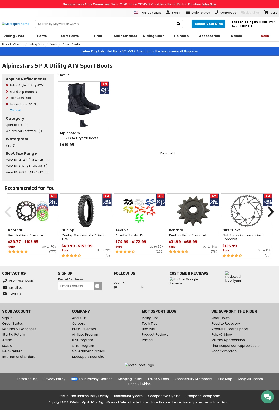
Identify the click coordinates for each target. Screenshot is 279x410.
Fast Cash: (20, 98)
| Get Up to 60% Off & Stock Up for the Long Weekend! (139, 51)
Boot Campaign (224, 351)
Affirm (7, 340)
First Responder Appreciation (235, 345)
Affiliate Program (85, 334)
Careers (78, 323)
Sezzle (7, 345)
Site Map (225, 379)
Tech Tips (149, 323)
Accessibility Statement (193, 379)
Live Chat (252, 13)
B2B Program (82, 340)
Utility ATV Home (12, 44)
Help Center (12, 351)
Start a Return (13, 334)
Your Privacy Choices (95, 379)
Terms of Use (27, 379)
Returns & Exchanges (19, 329)
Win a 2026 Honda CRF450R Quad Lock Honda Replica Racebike (139, 4)
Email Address (70, 279)
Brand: (23, 92)
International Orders (18, 356)
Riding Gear (36, 44)
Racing (147, 340)
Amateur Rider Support (230, 329)
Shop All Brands (250, 379)
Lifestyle (148, 329)
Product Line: (23, 104)
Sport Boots (71, 44)
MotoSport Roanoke (88, 356)
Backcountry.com (128, 395)
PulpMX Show (222, 334)
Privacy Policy (54, 379)
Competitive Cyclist (164, 395)
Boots (53, 44)
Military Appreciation (228, 340)
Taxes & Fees (158, 379)
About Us (79, 318)
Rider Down (220, 318)
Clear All (15, 110)
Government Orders (88, 351)
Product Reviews (155, 334)
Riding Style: (26, 85)
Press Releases (84, 329)
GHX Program (83, 345)
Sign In (7, 318)
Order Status (12, 323)
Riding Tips (150, 318)
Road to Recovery (225, 323)
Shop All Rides (139, 383)
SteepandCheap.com (203, 395)
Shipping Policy (130, 379)
